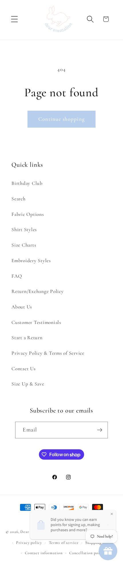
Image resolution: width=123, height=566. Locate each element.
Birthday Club (27, 183)
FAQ (16, 276)
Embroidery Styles (31, 261)
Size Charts (23, 245)
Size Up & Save (27, 384)
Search (18, 199)
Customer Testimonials (36, 322)
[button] (14, 19)
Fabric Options (27, 214)
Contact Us (23, 369)
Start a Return (27, 338)
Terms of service (64, 542)
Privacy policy (29, 542)
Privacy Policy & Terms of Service (47, 353)
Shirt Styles (24, 230)
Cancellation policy (87, 552)
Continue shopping (61, 119)
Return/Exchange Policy (37, 291)
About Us (21, 307)
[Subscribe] (100, 430)
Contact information (44, 552)
